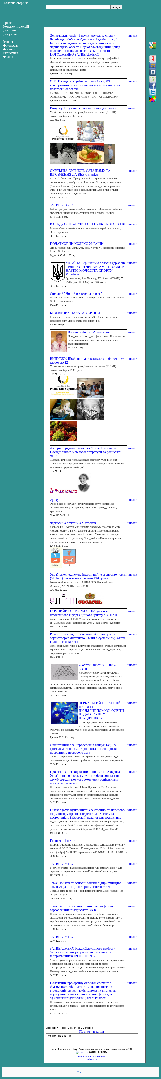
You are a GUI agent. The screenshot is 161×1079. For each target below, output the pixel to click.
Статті (80, 1072)
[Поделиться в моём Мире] (152, 65)
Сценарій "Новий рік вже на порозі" (76, 293)
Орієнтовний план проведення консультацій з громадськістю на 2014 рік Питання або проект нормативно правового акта (83, 748)
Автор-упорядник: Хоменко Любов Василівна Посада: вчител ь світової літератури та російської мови (85, 451)
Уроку (54, 500)
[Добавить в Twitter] (152, 92)
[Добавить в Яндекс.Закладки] (152, 58)
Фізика (8, 57)
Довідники (11, 30)
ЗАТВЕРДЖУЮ (61, 205)
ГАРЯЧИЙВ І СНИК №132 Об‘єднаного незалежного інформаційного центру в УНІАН (83, 613)
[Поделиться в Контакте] (152, 72)
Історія (8, 41)
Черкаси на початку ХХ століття (73, 523)
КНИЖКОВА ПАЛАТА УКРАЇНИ (75, 313)
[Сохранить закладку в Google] (152, 45)
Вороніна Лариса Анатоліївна (89, 332)
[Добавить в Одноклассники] (152, 79)
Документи (11, 34)
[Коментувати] (152, 99)
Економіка (10, 53)
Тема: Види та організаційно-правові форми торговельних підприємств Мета (81, 908)
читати (132, 35)
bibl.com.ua (91, 1059)
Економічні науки (62, 840)
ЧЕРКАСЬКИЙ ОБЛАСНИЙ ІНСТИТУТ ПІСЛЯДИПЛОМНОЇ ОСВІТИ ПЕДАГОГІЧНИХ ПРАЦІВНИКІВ (101, 710)
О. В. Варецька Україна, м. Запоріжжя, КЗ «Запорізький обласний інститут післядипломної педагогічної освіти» (85, 85)
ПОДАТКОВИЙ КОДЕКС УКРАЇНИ (77, 243)
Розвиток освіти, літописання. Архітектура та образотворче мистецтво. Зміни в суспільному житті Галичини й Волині (87, 638)
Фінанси (9, 49)
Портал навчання (91, 1031)
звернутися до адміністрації (91, 1055)
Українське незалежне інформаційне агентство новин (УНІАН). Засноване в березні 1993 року (88, 576)
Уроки (7, 23)
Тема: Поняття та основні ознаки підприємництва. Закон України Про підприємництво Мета (86, 885)
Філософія (10, 45)
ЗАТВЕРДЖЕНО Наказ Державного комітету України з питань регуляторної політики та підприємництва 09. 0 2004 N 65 (82, 952)
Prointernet (73, 274)
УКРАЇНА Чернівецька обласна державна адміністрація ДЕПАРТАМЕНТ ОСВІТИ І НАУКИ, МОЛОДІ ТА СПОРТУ (96, 266)
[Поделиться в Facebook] (152, 85)
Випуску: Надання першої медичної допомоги (83, 108)
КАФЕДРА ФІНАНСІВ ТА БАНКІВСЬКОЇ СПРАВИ (88, 224)
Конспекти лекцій (16, 26)
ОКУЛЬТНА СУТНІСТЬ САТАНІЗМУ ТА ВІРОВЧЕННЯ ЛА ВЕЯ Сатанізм (80, 172)
